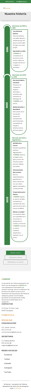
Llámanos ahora (15, 257)
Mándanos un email (15, 262)
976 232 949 (7, 320)
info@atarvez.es (8, 315)
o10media (18, 388)
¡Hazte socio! (15, 253)
